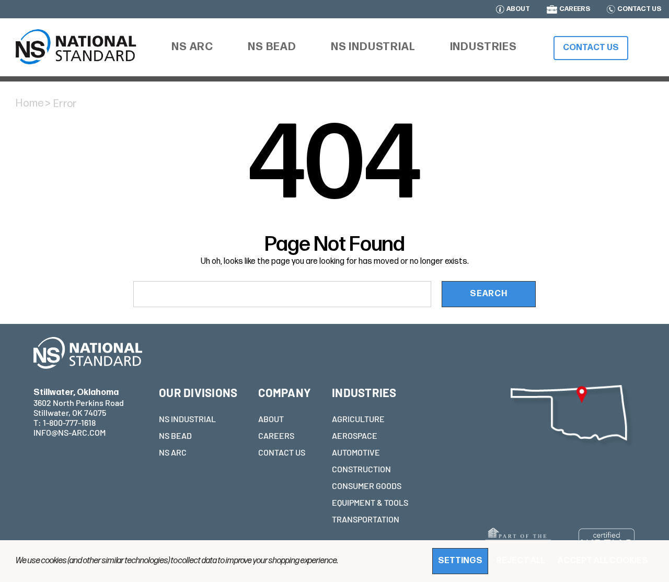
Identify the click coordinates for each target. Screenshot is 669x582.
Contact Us (591, 48)
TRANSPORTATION (365, 519)
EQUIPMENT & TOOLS (370, 502)
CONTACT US (639, 9)
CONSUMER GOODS (366, 486)
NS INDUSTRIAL (187, 419)
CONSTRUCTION (361, 469)
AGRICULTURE (358, 419)
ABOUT (518, 9)
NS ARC (173, 452)
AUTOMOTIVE (356, 452)
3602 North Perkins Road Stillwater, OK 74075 (78, 402)
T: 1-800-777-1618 (64, 422)
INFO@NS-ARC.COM (69, 432)
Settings (460, 561)
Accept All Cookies (603, 561)
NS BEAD (175, 435)
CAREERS (574, 9)
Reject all (520, 561)
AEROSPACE (354, 435)
